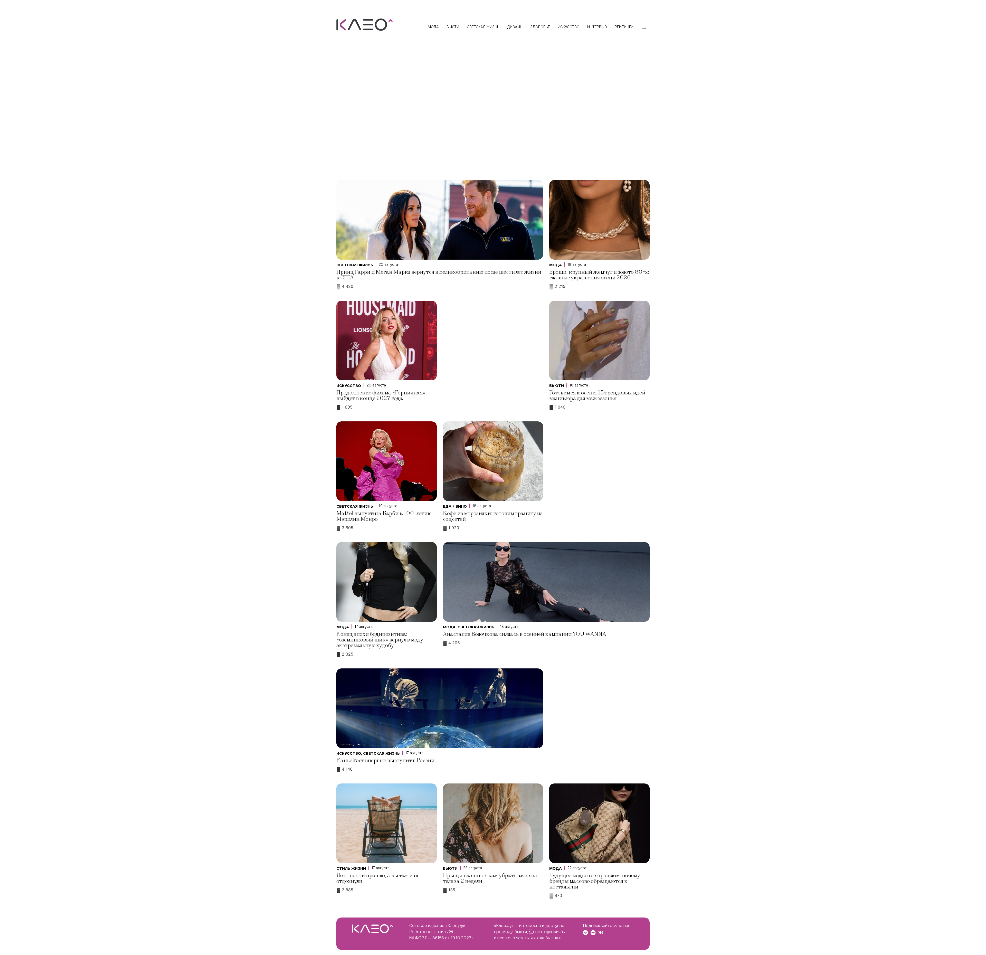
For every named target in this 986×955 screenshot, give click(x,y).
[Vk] (600, 932)
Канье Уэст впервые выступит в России (385, 760)
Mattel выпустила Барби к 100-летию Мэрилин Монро (384, 516)
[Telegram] (585, 932)
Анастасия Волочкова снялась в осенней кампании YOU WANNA (524, 634)
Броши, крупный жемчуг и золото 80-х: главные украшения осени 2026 (599, 275)
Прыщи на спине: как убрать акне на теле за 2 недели (490, 878)
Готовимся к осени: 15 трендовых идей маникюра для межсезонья (597, 395)
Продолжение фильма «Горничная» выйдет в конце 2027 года (380, 395)
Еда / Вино (455, 506)
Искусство (348, 385)
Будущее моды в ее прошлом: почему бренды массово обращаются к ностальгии (594, 881)
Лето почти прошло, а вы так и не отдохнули (378, 878)
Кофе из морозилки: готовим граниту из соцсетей (493, 516)
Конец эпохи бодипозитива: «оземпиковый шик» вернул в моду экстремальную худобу (379, 640)
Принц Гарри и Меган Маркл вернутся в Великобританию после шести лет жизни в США (438, 275)
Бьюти (556, 385)
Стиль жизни (351, 868)
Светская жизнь (354, 265)
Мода (555, 265)
